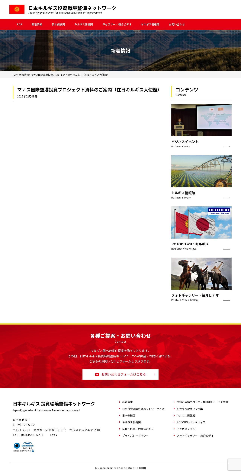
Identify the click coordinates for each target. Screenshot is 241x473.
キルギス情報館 (150, 24)
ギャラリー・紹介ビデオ (116, 24)
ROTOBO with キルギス (191, 422)
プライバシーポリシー (135, 435)
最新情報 (127, 402)
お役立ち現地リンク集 (190, 409)
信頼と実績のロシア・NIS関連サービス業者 (202, 402)
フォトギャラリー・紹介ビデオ (195, 435)
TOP (19, 24)
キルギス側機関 (83, 24)
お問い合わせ (177, 24)
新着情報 (37, 24)
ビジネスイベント (187, 429)
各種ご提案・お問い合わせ (138, 429)
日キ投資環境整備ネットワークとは (143, 409)
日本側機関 (58, 24)
